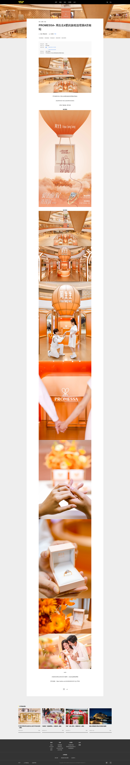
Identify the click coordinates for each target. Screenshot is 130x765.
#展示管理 (58, 37)
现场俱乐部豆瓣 (64, 758)
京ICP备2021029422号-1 (80, 762)
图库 (51, 750)
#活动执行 (52, 37)
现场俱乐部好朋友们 (71, 746)
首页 (39, 21)
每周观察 (60, 745)
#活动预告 (41, 37)
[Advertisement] (65, 699)
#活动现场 (47, 37)
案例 (42, 21)
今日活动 (51, 746)
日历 (51, 748)
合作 (80, 742)
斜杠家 (56, 758)
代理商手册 (71, 745)
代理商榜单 (71, 748)
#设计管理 (64, 37)
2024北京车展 (59, 748)
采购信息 (60, 746)
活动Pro (73, 758)
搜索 (80, 745)
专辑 (60, 742)
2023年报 (60, 750)
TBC (55, 34)
